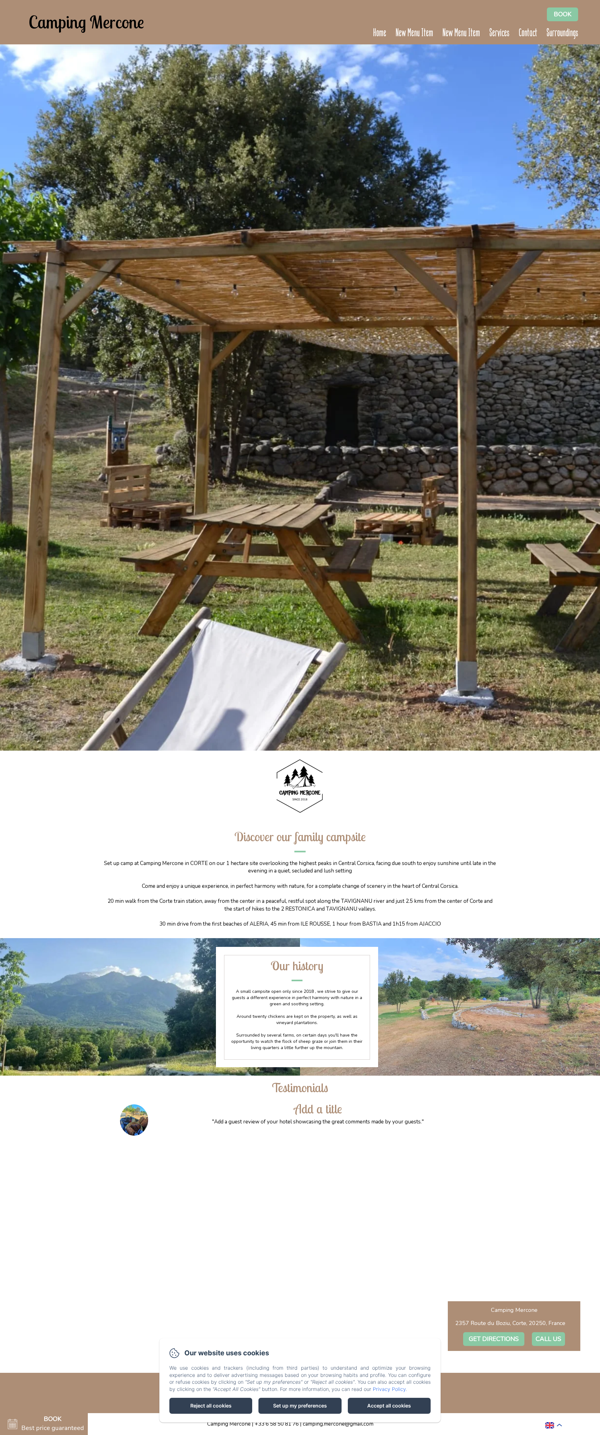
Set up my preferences (300, 1405)
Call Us (548, 1339)
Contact (528, 33)
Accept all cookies (389, 1405)
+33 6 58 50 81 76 (277, 1424)
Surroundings (562, 33)
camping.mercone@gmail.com (338, 1424)
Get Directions (494, 1339)
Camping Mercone (86, 22)
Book (563, 14)
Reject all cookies (211, 1405)
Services (499, 33)
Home (379, 33)
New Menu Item (414, 33)
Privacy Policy (389, 1389)
